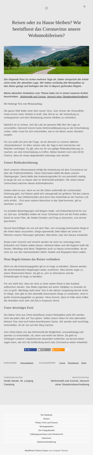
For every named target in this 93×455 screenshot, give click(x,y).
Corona (62, 363)
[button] (30, 349)
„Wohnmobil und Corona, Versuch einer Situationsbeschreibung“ (53, 96)
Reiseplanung (73, 363)
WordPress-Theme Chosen (36, 451)
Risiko (83, 363)
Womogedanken (26, 363)
